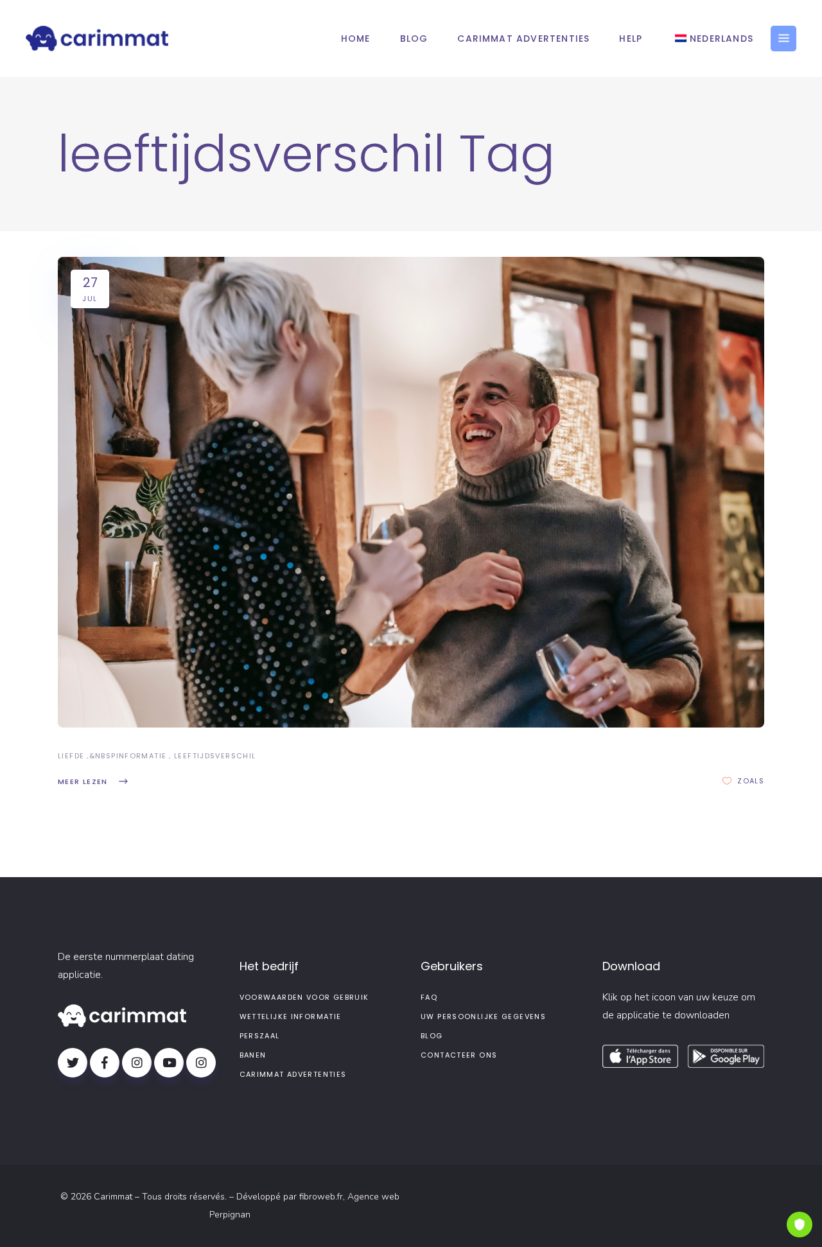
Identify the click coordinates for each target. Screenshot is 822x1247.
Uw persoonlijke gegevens (483, 1016)
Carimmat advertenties (293, 1074)
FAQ (429, 997)
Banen (253, 1055)
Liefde (71, 756)
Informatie (141, 756)
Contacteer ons (459, 1055)
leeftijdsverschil (215, 756)
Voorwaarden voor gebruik (304, 997)
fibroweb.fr (321, 1196)
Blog (432, 1036)
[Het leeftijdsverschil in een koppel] (411, 492)
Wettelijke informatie (291, 1016)
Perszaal (260, 1036)
